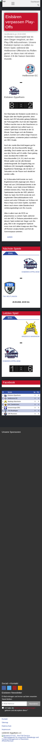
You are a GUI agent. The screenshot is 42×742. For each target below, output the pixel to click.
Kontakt (5, 719)
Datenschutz (6, 726)
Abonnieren (33, 704)
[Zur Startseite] (3, 4)
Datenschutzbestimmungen (24, 708)
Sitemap (5, 722)
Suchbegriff (38, 5)
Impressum (6, 729)
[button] (13, 3)
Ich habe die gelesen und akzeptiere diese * (20, 709)
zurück (9, 237)
